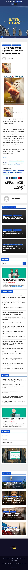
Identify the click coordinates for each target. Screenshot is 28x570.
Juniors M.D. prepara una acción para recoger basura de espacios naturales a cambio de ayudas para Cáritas (18, 186)
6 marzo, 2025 (8, 502)
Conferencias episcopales (9, 481)
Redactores (5, 435)
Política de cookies (7, 442)
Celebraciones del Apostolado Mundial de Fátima (9, 182)
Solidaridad (6, 511)
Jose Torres (17, 502)
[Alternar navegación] (15, 37)
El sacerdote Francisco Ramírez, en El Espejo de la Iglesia (14, 218)
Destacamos (18, 496)
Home (3, 563)
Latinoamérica (19, 481)
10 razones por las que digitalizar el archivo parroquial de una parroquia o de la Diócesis (13, 353)
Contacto (4, 439)
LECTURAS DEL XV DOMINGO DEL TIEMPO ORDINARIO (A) (12, 248)
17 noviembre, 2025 (10, 487)
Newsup (22, 558)
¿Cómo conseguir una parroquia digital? (13, 348)
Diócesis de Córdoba (7, 45)
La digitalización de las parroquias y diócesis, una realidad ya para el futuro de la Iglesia (13, 302)
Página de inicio (13, 563)
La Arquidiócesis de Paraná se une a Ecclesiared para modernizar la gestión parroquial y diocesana (12, 343)
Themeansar (14, 560)
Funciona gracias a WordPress (10, 558)
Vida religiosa (13, 511)
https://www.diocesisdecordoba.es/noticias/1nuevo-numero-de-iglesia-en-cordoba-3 (14, 172)
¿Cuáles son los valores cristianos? (11, 322)
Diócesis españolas (16, 45)
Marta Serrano (19, 517)
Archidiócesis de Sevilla (9, 244)
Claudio (19, 487)
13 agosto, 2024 (9, 517)
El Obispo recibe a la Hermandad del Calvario (12, 232)
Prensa (11, 58)
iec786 (5, 157)
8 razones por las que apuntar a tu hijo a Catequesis (11, 515)
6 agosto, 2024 (9, 533)
